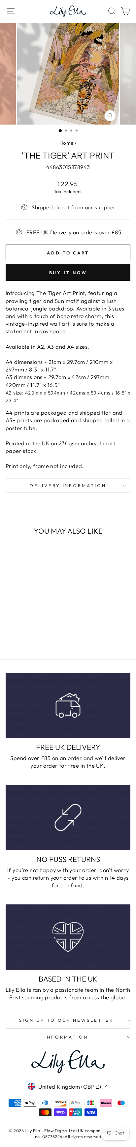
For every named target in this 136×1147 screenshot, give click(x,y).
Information (66, 1037)
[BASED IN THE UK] (68, 936)
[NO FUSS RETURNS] (68, 817)
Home (66, 143)
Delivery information (68, 485)
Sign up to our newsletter (66, 1020)
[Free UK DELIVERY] (68, 705)
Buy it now (68, 272)
